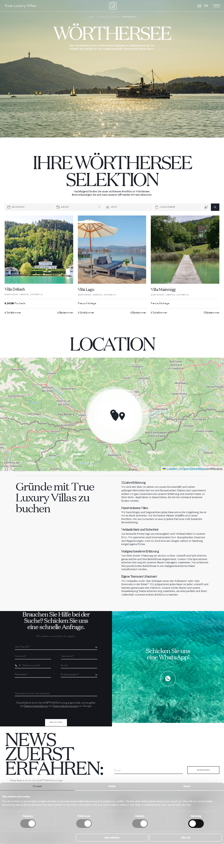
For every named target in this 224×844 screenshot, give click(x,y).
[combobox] (18, 665)
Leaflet (171, 468)
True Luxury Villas (20, 6)
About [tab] (186, 786)
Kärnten (115, 17)
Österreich (102, 17)
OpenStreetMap (193, 468)
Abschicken (56, 722)
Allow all (185, 837)
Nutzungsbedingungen (65, 706)
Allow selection (112, 837)
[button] (121, 416)
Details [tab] (112, 786)
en (206, 5)
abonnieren (203, 770)
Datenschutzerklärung (36, 706)
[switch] (84, 823)
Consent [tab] (37, 786)
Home (91, 17)
